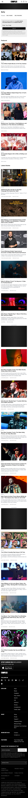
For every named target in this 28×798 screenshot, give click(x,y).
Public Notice (19, 773)
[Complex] (14, 1)
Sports (15, 698)
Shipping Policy (18, 721)
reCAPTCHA (6, 33)
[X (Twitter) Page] (5, 680)
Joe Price (3, 322)
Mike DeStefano (4, 592)
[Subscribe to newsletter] (22, 750)
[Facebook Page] (1, 680)
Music (2, 152)
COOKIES (3, 778)
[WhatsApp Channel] (9, 680)
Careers (16, 732)
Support (16, 719)
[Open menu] (2, 1)
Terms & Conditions (4, 769)
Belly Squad (9, 15)
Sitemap (17, 775)
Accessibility (5, 775)
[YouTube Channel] (16, 680)
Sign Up (14, 28)
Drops (15, 716)
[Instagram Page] (12, 680)
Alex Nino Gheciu (5, 560)
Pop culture (17, 695)
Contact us (17, 735)
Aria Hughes (4, 131)
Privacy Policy (16, 33)
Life (15, 700)
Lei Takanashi (4, 626)
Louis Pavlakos (4, 290)
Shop (15, 714)
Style (2, 62)
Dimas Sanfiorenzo (5, 100)
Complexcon (17, 707)
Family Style (17, 709)
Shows (16, 705)
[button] (14, 762)
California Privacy (7, 773)
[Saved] (24, 1)
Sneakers (16, 693)
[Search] (21, 1)
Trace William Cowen (6, 196)
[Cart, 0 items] (26, 1)
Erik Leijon (3, 161)
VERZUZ (16, 702)
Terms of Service (14, 757)
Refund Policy (17, 723)
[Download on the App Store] (7, 667)
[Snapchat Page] (19, 680)
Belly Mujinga (18, 15)
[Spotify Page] (1, 683)
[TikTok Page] (23, 680)
